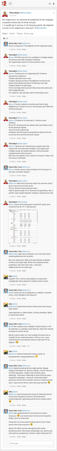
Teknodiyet (20, 12)
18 (6, 38)
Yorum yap (28, 33)
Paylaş (20, 33)
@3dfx (11, 292)
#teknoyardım (41, 27)
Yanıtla (19, 49)
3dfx (13, 276)
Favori (12, 33)
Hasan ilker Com (19, 43)
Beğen (5, 33)
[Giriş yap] (54, 3)
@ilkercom (13, 183)
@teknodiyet (13, 254)
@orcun (12, 57)
